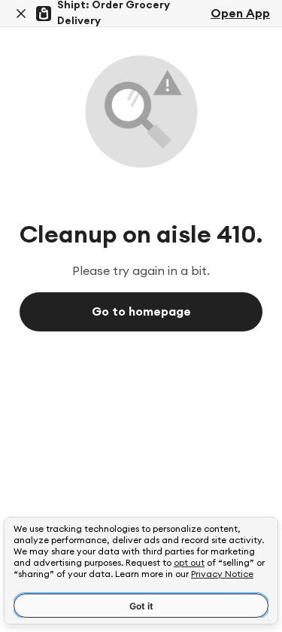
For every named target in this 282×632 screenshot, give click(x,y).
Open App (240, 14)
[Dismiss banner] (21, 14)
